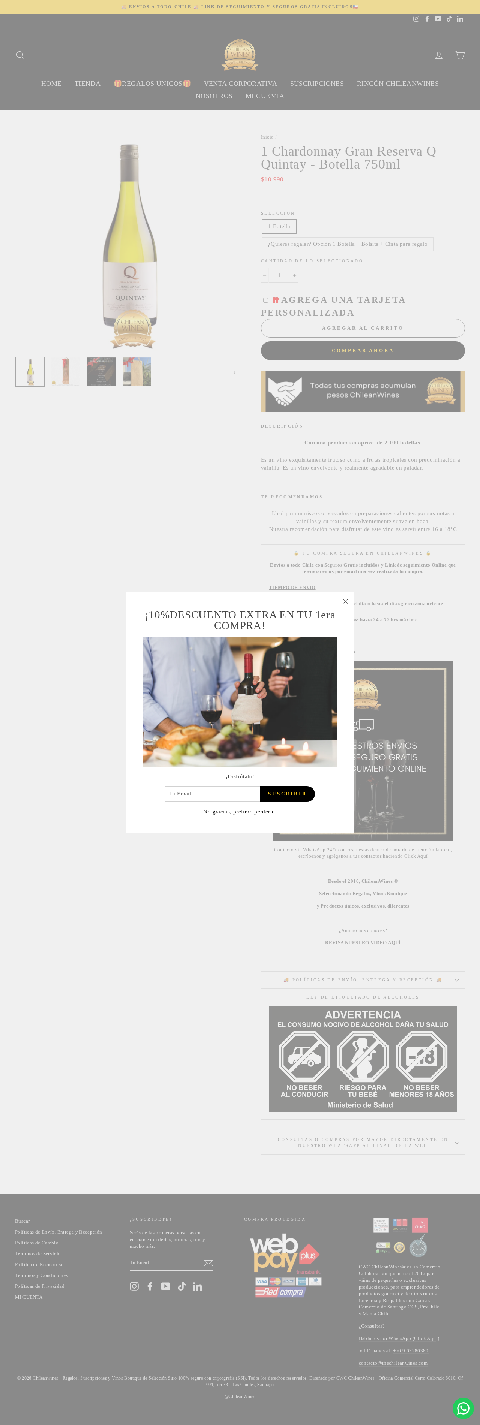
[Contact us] (463, 1408)
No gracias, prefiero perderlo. (239, 811)
